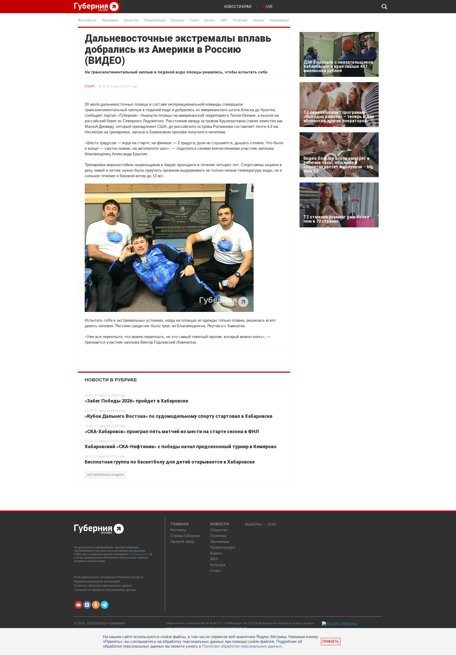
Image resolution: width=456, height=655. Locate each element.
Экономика (110, 20)
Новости (219, 524)
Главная (179, 524)
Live (269, 6)
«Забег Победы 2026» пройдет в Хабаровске (136, 401)
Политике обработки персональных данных (242, 646)
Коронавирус (279, 20)
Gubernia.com (140, 554)
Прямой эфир (182, 542)
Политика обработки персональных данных (103, 585)
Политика (240, 20)
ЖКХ (224, 20)
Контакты (178, 530)
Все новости (87, 20)
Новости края (237, 6)
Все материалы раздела (105, 474)
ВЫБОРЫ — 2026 (260, 524)
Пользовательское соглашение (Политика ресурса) (108, 577)
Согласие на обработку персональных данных (105, 589)
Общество (131, 20)
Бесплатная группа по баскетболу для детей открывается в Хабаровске (170, 462)
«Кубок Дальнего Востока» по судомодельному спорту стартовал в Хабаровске (178, 416)
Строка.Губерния (185, 536)
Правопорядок (155, 20)
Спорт (194, 20)
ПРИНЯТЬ (330, 641)
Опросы (258, 20)
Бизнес (210, 20)
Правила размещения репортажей (97, 581)
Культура (177, 20)
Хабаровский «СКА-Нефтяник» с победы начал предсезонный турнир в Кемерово (181, 446)
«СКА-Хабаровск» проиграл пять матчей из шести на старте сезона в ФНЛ (172, 431)
